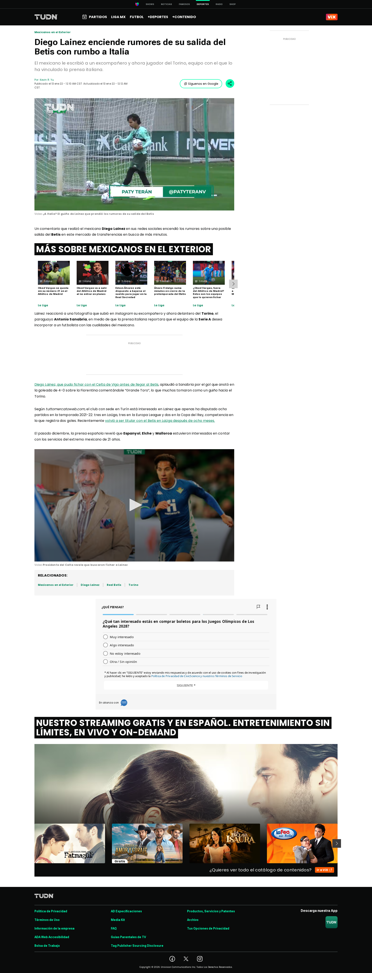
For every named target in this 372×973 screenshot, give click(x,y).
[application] (134, 154)
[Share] (230, 83)
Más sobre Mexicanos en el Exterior (123, 249)
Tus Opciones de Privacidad (208, 928)
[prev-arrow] (32, 843)
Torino (133, 585)
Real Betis (114, 585)
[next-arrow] (233, 284)
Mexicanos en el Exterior (52, 32)
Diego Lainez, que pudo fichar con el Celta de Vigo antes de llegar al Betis (96, 384)
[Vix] (332, 17)
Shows (150, 4)
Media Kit (118, 920)
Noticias (166, 4)
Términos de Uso (47, 920)
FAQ (114, 928)
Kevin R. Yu (47, 80)
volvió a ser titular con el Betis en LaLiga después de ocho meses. (160, 420)
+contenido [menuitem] (184, 16)
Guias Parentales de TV (128, 937)
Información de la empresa (54, 928)
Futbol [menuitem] (137, 16)
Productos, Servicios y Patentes (211, 911)
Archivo (192, 920)
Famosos (184, 4)
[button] (134, 504)
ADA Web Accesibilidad (51, 937)
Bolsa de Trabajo (47, 945)
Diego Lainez (90, 585)
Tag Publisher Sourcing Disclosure (137, 945)
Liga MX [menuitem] (118, 16)
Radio (219, 4)
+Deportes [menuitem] (158, 16)
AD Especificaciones (126, 911)
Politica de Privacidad (50, 911)
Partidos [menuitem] (98, 16)
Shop (232, 4)
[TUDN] (46, 17)
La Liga (43, 305)
